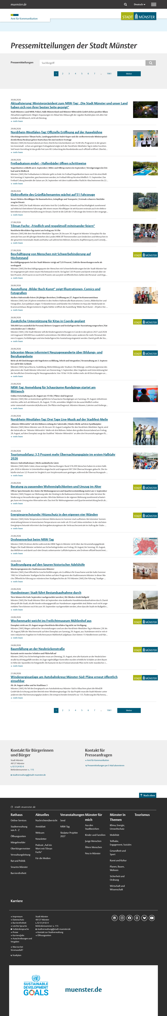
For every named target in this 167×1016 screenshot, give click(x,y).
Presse (15, 932)
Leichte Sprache (20, 926)
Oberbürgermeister (20, 848)
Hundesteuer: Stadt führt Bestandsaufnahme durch (46, 592)
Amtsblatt (40, 826)
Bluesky (144, 918)
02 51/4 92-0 (18, 766)
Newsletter (41, 838)
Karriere (17, 901)
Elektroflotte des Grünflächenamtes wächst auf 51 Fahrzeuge (53, 194)
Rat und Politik (18, 860)
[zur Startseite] (138, 16)
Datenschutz (18, 919)
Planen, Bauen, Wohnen (117, 868)
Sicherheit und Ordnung (117, 878)
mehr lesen (18, 121)
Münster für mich (93, 817)
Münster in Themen (118, 817)
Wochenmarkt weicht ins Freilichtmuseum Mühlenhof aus (51, 620)
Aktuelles (42, 815)
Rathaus (16, 815)
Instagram (122, 918)
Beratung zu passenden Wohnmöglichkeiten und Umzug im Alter (56, 486)
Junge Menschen (93, 841)
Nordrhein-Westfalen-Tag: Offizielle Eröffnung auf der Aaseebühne (56, 132)
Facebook (129, 918)
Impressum (18, 916)
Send (62, 820)
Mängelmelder (18, 842)
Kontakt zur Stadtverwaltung (50, 932)
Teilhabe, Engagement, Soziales (120, 843)
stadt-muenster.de (25, 807)
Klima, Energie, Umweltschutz (117, 827)
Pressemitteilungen (22, 62)
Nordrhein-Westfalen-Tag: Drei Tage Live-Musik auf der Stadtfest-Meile (59, 419)
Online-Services (18, 820)
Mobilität (114, 835)
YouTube (152, 918)
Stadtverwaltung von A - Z (19, 828)
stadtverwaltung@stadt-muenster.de (29, 775)
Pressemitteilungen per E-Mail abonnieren (105, 765)
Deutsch (138, 4)
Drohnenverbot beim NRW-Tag (32, 539)
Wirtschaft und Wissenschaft (117, 888)
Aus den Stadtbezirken (92, 827)
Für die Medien (42, 858)
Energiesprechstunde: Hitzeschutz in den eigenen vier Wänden (54, 514)
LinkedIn (115, 918)
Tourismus (142, 815)
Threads (137, 918)
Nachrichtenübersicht (46, 820)
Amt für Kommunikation (98, 760)
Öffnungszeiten (18, 836)
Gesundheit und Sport (118, 852)
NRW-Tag (65, 826)
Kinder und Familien (95, 835)
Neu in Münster (93, 853)
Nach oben (149, 795)
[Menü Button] (153, 4)
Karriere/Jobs (18, 935)
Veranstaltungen (71, 815)
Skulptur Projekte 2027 (69, 834)
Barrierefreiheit (18, 873)
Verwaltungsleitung (20, 854)
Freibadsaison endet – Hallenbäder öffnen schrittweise (48, 163)
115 (32, 769)
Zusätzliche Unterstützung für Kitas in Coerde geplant (48, 321)
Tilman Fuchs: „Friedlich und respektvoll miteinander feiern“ (53, 226)
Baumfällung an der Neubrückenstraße (38, 649)
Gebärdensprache (21, 929)
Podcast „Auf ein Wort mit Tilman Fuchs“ (43, 848)
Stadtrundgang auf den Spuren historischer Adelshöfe (48, 564)
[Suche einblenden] (125, 4)
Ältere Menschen (93, 847)
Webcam (39, 832)
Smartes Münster (19, 867)
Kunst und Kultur (118, 860)
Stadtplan (17, 955)
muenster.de (18, 4)
